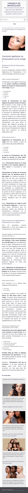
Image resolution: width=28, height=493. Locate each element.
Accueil (4, 28)
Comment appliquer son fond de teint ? (13, 406)
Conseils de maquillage (14, 4)
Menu (14, 24)
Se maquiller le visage (11, 28)
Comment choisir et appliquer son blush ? (13, 379)
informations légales (18, 489)
